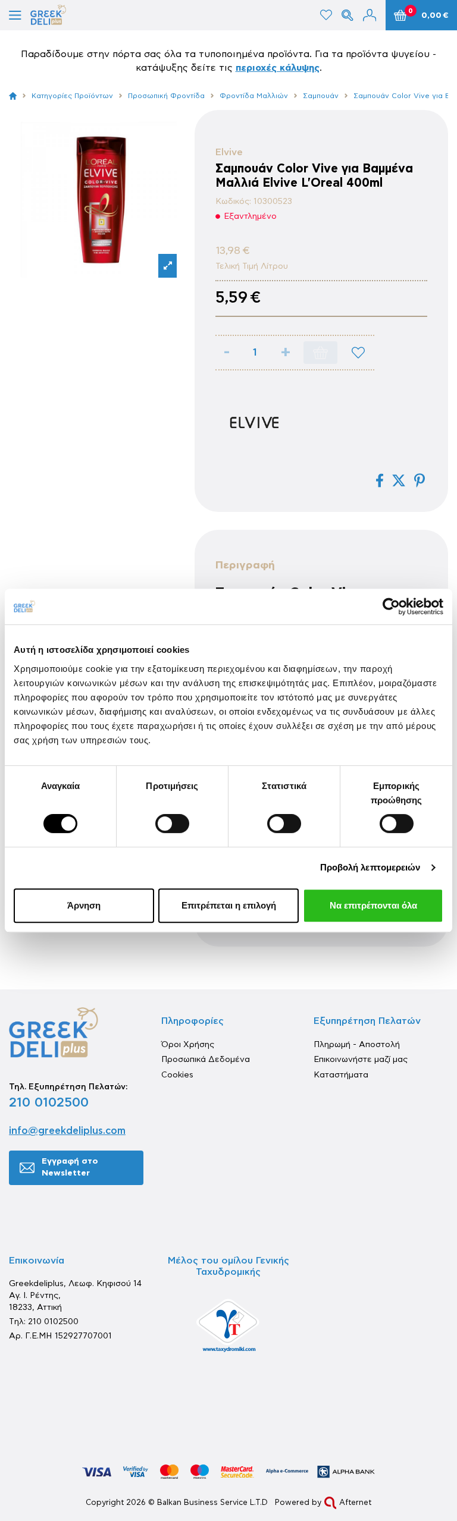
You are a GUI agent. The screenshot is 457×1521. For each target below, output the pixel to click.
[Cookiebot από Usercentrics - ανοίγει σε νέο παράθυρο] (391, 606)
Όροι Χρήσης (187, 1045)
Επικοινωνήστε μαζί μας (361, 1059)
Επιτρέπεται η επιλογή (228, 905)
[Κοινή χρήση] (379, 480)
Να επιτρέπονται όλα (373, 905)
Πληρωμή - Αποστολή (357, 1045)
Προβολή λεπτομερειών (370, 867)
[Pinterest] (419, 480)
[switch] (172, 823)
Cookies (177, 1075)
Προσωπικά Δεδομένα (205, 1059)
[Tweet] (399, 480)
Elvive (229, 152)
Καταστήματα (341, 1075)
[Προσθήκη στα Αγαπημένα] (358, 352)
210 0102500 (49, 1102)
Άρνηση (84, 905)
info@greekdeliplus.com (67, 1131)
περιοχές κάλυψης (278, 68)
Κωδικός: (233, 201)
